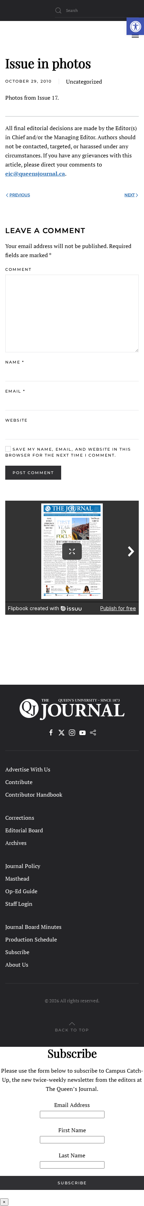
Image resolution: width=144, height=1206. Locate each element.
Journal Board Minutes (33, 927)
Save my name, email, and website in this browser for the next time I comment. (68, 452)
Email (15, 391)
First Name (72, 1130)
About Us (16, 964)
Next (129, 194)
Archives (16, 843)
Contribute (19, 782)
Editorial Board (24, 830)
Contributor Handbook (33, 794)
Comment (18, 269)
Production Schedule (31, 939)
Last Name (72, 1155)
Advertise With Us (27, 769)
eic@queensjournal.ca (35, 173)
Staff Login (19, 904)
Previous (19, 194)
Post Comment (33, 472)
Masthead (17, 878)
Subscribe (17, 952)
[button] (135, 26)
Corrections (19, 817)
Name (14, 362)
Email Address (72, 1105)
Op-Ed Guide (21, 891)
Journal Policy (22, 866)
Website (16, 420)
